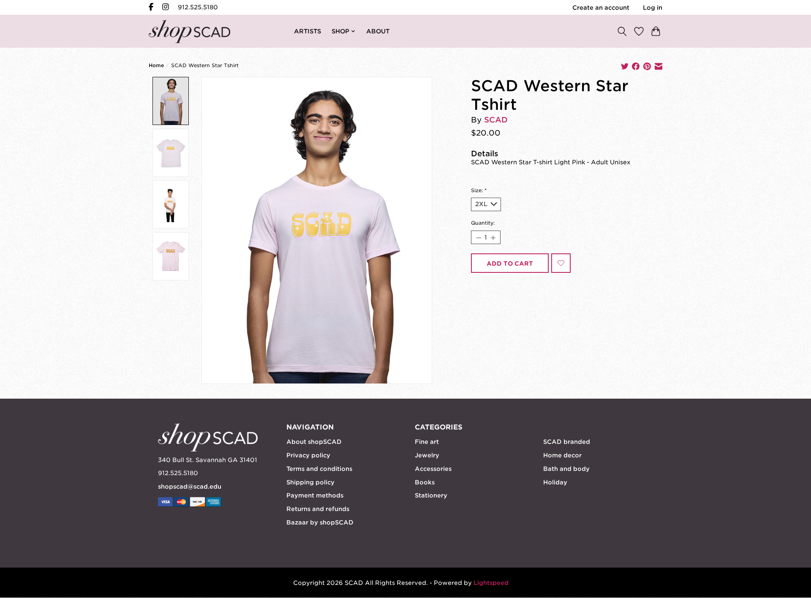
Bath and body (566, 468)
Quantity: (483, 223)
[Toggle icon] (621, 31)
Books (425, 482)
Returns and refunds (317, 509)
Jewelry (427, 455)
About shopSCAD (314, 441)
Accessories (433, 468)
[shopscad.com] (189, 31)
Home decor (562, 455)
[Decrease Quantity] (478, 237)
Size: (479, 190)
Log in (652, 7)
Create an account (600, 7)
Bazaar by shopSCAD (320, 522)
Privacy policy (308, 455)
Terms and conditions (319, 468)
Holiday (555, 482)
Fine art (427, 441)
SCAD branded (566, 441)
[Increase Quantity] (493, 237)
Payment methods (314, 495)
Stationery (431, 495)
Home (156, 65)
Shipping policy (310, 482)
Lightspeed (491, 582)
